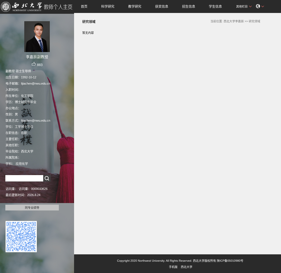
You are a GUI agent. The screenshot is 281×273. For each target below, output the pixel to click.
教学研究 (134, 6)
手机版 (173, 266)
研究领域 (254, 21)
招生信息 (188, 6)
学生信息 (215, 6)
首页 (84, 6)
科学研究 (107, 6)
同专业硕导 (32, 207)
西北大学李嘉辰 (234, 21)
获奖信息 (161, 6)
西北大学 (186, 266)
